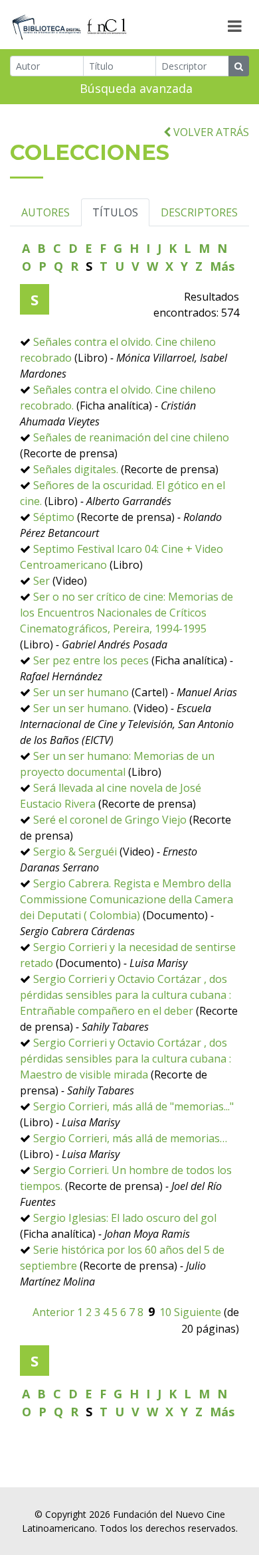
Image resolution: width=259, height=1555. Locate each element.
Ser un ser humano (81, 692)
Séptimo (53, 517)
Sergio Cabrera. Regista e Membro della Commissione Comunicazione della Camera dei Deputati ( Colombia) (126, 899)
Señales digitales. (75, 469)
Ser (41, 580)
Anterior (53, 1312)
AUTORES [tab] (45, 212)
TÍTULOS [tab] (115, 212)
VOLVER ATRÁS (210, 132)
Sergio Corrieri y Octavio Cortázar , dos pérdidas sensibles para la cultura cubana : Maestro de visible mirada (125, 1058)
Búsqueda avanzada (136, 88)
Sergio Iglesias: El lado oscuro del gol (124, 1218)
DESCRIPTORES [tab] (199, 212)
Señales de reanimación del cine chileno (131, 437)
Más (222, 266)
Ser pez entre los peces (91, 660)
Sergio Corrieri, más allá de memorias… (130, 1138)
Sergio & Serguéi (75, 851)
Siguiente (197, 1312)
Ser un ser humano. (82, 708)
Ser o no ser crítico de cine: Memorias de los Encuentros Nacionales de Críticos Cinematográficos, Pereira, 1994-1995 (126, 612)
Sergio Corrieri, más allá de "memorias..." (133, 1106)
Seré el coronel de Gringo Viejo (110, 819)
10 (165, 1312)
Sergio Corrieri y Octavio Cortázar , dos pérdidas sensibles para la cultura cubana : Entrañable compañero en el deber (125, 995)
